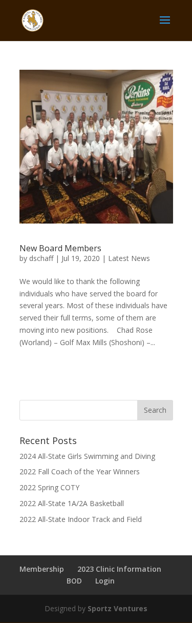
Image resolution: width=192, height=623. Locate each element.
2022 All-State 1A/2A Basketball (71, 503)
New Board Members (60, 248)
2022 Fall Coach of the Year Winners (79, 471)
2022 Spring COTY (49, 487)
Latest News (129, 258)
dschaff (41, 258)
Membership (41, 569)
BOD (74, 581)
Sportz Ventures (117, 608)
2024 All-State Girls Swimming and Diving (87, 456)
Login (105, 581)
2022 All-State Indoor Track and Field (80, 519)
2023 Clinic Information (119, 569)
